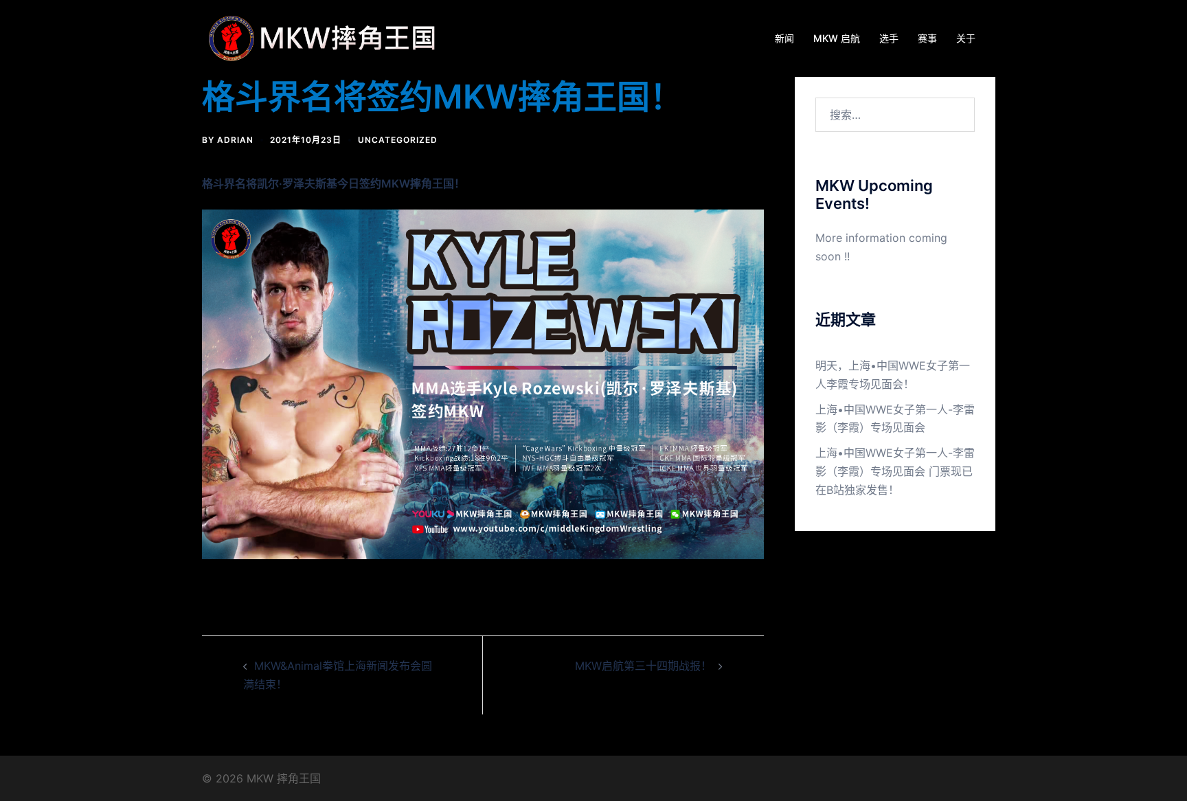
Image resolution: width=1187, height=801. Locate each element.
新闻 (784, 38)
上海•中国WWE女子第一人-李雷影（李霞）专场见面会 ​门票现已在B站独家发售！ (895, 471)
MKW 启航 (836, 38)
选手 (888, 38)
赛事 (927, 38)
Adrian (235, 140)
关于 (965, 38)
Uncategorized (398, 140)
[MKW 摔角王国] (325, 37)
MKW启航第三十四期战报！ (643, 666)
